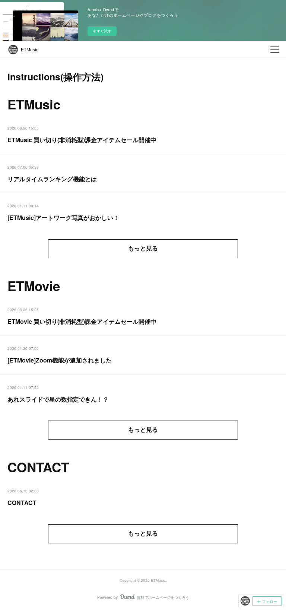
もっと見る (143, 248)
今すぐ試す (102, 30)
